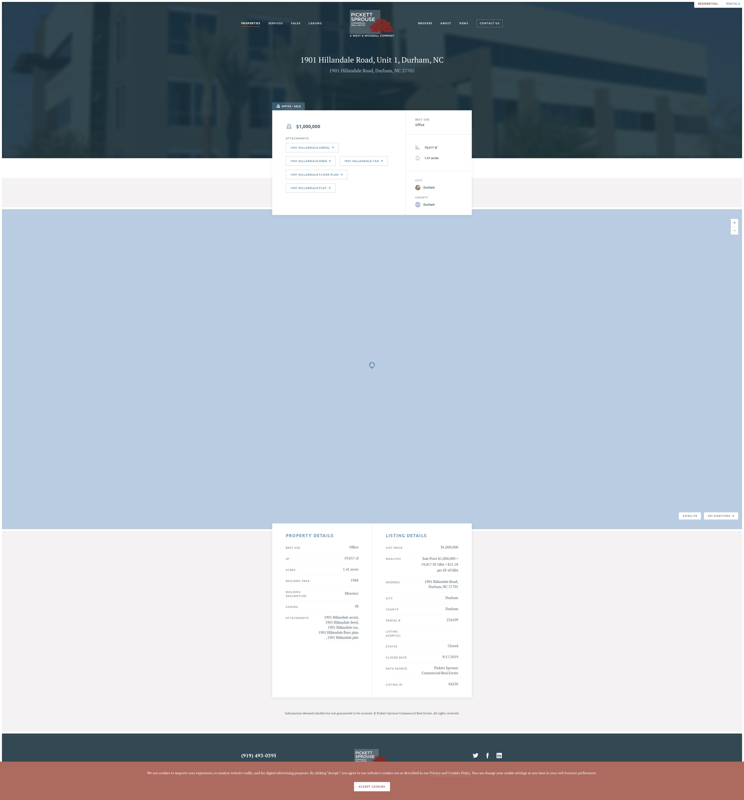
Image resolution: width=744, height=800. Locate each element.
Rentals (733, 3)
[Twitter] (476, 756)
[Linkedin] (499, 756)
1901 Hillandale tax (343, 628)
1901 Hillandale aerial (341, 617)
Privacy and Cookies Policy (450, 773)
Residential (708, 3)
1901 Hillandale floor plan (338, 633)
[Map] (372, 369)
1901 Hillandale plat (342, 638)
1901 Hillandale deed (341, 622)
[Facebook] (488, 756)
